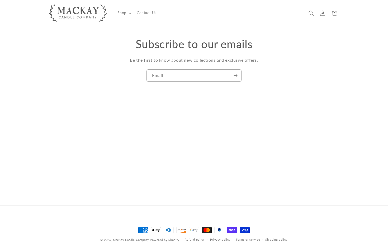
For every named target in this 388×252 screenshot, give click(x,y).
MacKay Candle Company (131, 239)
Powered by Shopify (164, 239)
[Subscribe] (235, 75)
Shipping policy (276, 239)
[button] (124, 12)
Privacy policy (220, 239)
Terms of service (248, 239)
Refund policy (195, 239)
